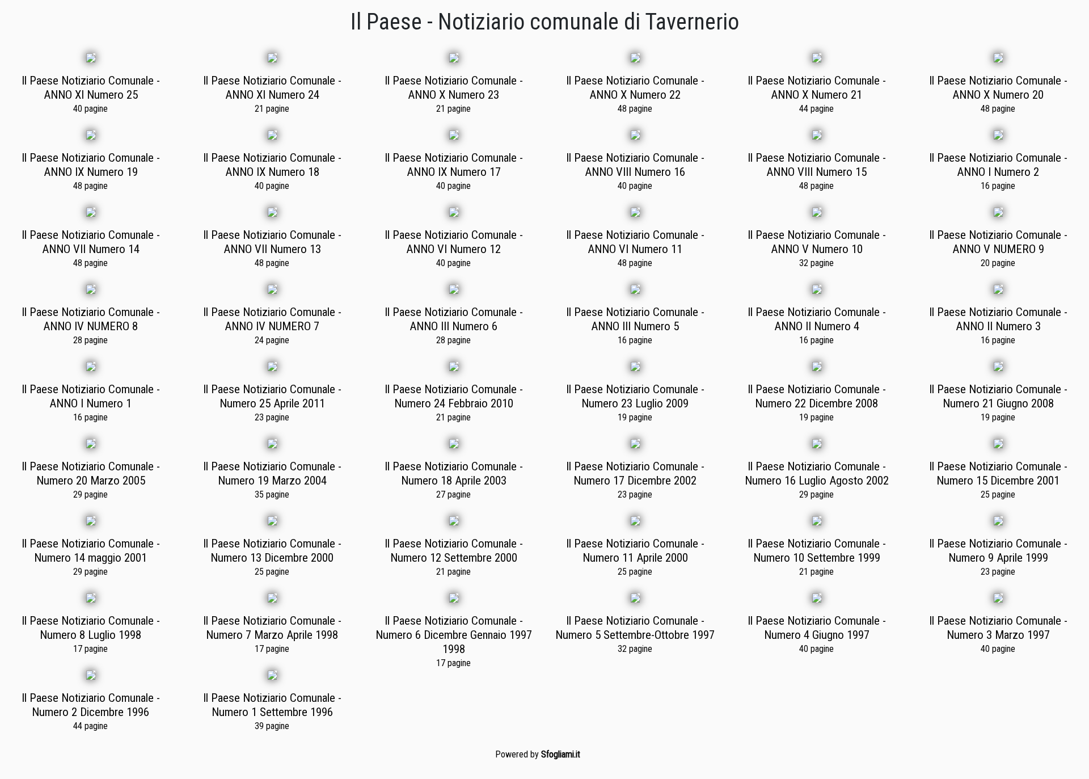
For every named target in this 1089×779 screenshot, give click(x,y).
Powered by (537, 754)
